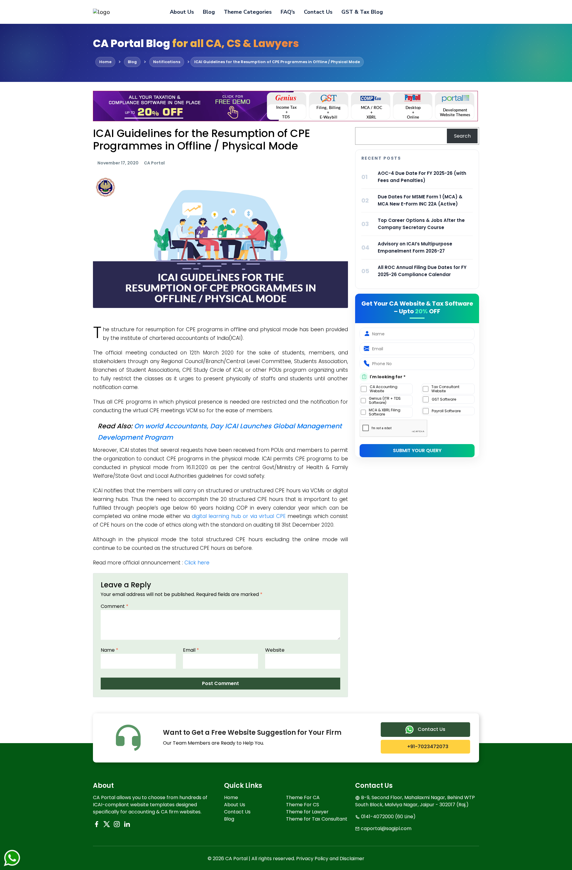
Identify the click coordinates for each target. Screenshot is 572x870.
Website (275, 650)
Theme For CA (303, 797)
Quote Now (458, 11)
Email (191, 650)
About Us (182, 11)
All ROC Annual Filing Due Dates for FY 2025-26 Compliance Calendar (422, 271)
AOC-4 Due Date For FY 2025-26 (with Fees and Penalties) (422, 176)
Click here (196, 562)
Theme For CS (302, 804)
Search (462, 136)
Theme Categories (248, 11)
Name (109, 650)
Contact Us (318, 11)
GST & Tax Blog (362, 11)
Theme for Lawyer (307, 811)
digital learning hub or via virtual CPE (239, 516)
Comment (114, 606)
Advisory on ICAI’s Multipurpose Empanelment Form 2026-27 (415, 247)
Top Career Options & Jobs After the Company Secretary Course (421, 224)
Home (231, 797)
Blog (209, 11)
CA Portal (154, 163)
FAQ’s (288, 11)
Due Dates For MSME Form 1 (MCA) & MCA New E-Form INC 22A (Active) (420, 200)
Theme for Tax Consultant (316, 818)
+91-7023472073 (427, 746)
